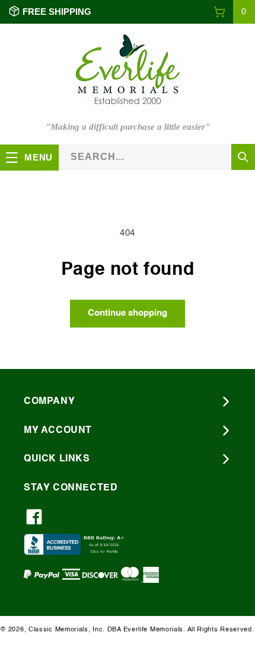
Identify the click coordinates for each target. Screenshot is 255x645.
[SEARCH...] (243, 157)
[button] (234, 12)
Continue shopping (127, 313)
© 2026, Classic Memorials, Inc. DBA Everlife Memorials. (93, 630)
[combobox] (157, 156)
